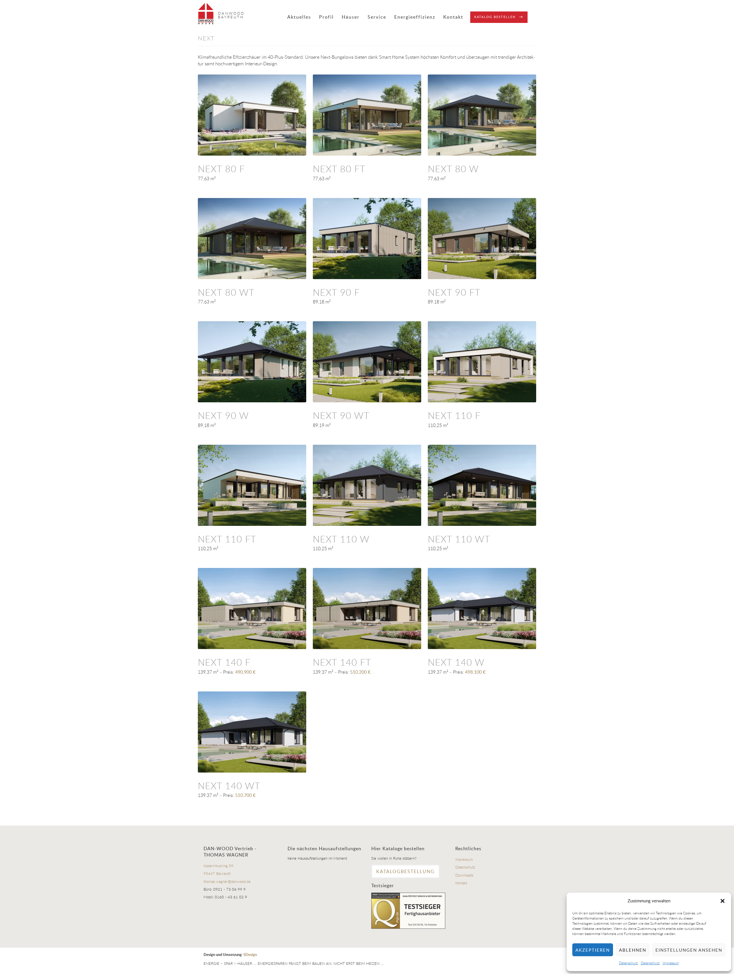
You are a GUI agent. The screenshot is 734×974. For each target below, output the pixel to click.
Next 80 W (453, 168)
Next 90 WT (341, 415)
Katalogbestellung (405, 871)
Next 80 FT (339, 168)
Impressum (671, 963)
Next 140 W (456, 662)
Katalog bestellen (495, 17)
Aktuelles (299, 17)
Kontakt (453, 17)
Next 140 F (224, 662)
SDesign (250, 954)
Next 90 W (223, 415)
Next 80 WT (226, 292)
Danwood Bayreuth (231, 15)
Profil (326, 17)
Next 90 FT (454, 292)
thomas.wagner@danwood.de (227, 881)
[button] (722, 901)
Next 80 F (221, 168)
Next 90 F (336, 292)
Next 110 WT (459, 539)
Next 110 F (454, 415)
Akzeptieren (592, 950)
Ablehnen (632, 950)
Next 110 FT (227, 539)
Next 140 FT (342, 662)
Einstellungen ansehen (688, 950)
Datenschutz (628, 963)
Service (377, 17)
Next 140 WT (229, 785)
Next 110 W (341, 539)
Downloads (464, 875)
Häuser (351, 17)
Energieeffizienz (414, 17)
